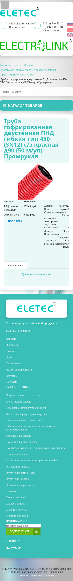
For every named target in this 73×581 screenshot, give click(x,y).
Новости (11, 338)
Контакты (11, 381)
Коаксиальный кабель (18, 435)
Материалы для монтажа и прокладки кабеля (32, 460)
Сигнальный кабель (17, 497)
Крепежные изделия (17, 454)
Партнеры (11, 375)
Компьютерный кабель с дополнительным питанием (36, 448)
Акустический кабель (18, 401)
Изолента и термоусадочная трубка (26, 414)
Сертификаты (14, 363)
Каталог (10, 351)
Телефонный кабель (17, 515)
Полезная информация (19, 369)
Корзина (12, 541)
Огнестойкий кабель (18, 466)
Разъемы (11, 491)
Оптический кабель (17, 478)
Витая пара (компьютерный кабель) (26, 407)
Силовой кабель (15, 503)
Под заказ (15, 221)
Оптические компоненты (20, 472)
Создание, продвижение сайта (36, 575)
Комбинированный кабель (21, 442)
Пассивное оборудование (20, 485)
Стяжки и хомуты (16, 509)
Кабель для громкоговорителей (24, 420)
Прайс (9, 357)
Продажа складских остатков (23, 395)
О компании (13, 345)
